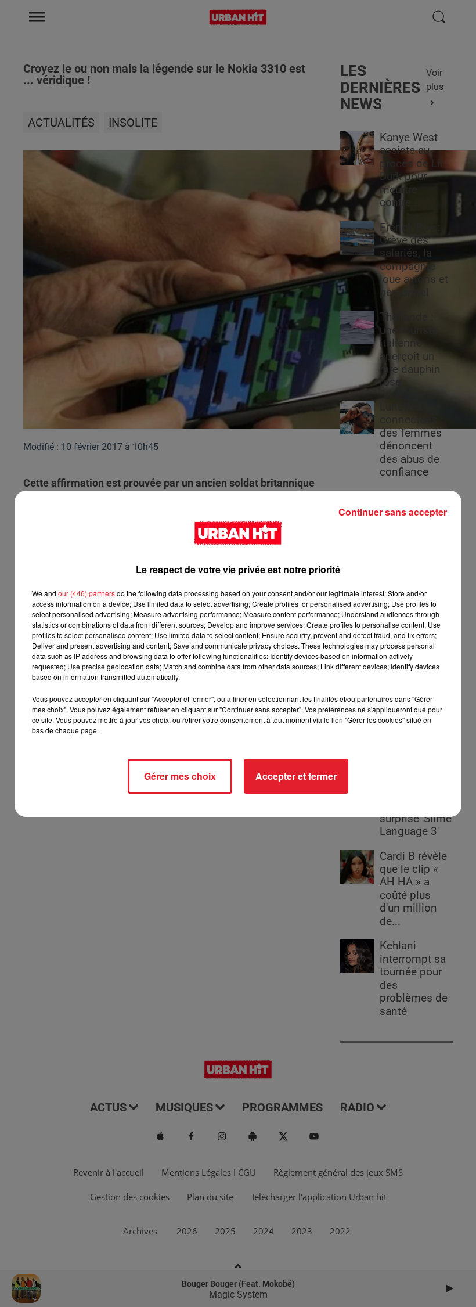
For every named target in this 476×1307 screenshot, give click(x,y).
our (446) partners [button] (86, 593)
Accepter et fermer (296, 776)
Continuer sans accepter (392, 512)
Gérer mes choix (180, 776)
